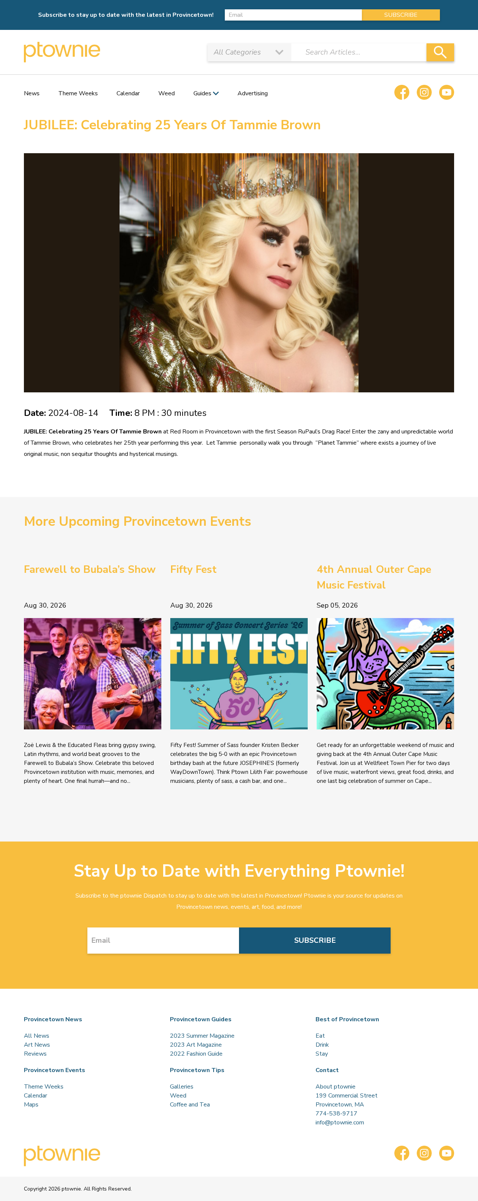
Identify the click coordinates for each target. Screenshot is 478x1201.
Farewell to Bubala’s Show (90, 569)
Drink (322, 1045)
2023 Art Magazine (196, 1045)
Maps (31, 1104)
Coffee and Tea (190, 1104)
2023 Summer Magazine (202, 1036)
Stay (322, 1054)
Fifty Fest (193, 569)
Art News (37, 1045)
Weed (166, 93)
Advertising (253, 93)
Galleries (181, 1087)
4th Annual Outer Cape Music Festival (374, 577)
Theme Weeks (78, 93)
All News (36, 1036)
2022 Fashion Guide (196, 1054)
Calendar (128, 93)
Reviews (35, 1054)
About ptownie (336, 1087)
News (32, 93)
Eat (320, 1036)
